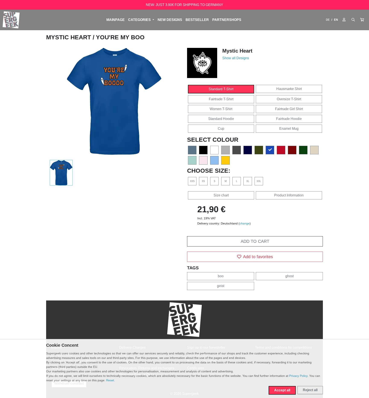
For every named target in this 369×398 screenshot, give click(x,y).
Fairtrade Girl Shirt (289, 109)
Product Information (289, 195)
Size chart (221, 195)
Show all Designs (235, 58)
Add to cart (255, 241)
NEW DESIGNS (170, 20)
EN (336, 19)
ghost (289, 276)
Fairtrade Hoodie (289, 119)
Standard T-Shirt (221, 89)
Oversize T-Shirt (289, 99)
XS (203, 181)
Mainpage (115, 20)
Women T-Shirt (221, 109)
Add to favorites (258, 256)
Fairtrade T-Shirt (221, 99)
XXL (259, 181)
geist (220, 286)
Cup (221, 128)
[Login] (344, 20)
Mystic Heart (69, 37)
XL (247, 181)
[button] (361, 20)
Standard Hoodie (221, 119)
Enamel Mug (289, 128)
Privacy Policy (298, 375)
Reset (110, 380)
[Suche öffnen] (353, 20)
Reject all (310, 390)
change (245, 223)
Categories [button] (140, 20)
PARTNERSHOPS (226, 20)
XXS (192, 181)
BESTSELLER (197, 20)
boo (221, 276)
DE (328, 19)
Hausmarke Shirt (289, 89)
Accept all (282, 390)
